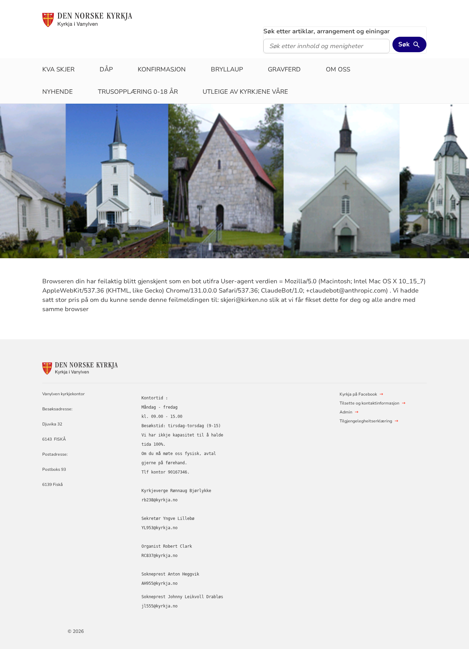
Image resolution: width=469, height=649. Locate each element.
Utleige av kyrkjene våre (245, 92)
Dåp (106, 69)
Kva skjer (58, 69)
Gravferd (284, 69)
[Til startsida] (87, 19)
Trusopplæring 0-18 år (138, 92)
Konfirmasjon (162, 69)
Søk (404, 44)
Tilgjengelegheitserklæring (366, 421)
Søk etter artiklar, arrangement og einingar (326, 31)
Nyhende (57, 92)
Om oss (338, 69)
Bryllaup (227, 69)
